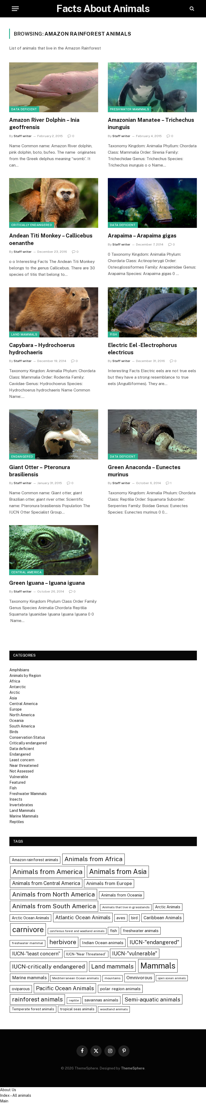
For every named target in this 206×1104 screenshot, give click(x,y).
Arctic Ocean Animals (30, 918)
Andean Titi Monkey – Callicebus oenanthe (51, 239)
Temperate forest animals (33, 1009)
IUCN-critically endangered (48, 966)
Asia (13, 698)
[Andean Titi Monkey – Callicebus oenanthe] (53, 203)
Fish (113, 334)
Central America (26, 572)
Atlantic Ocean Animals (83, 917)
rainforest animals (37, 999)
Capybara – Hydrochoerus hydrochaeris (42, 349)
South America (22, 726)
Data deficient (24, 109)
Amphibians (19, 670)
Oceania (16, 720)
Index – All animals (15, 1095)
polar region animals (120, 988)
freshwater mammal (27, 943)
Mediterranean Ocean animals (75, 978)
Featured (17, 782)
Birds (13, 732)
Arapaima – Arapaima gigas (142, 235)
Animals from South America (54, 906)
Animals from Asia (118, 872)
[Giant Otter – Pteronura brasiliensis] (53, 434)
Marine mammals (29, 977)
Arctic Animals (167, 907)
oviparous (21, 988)
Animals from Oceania (121, 895)
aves (120, 917)
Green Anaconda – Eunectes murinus (144, 471)
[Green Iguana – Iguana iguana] (53, 550)
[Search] (191, 9)
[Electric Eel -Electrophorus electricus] (152, 312)
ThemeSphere (133, 1068)
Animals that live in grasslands (125, 907)
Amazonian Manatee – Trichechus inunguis (151, 123)
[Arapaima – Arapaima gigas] (152, 203)
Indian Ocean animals (102, 942)
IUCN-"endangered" (154, 942)
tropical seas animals (77, 1009)
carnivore (28, 929)
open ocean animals (172, 978)
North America (22, 715)
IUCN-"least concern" (36, 953)
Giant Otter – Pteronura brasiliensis (39, 471)
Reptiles (16, 822)
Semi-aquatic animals (152, 999)
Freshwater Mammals (129, 109)
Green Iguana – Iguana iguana (47, 583)
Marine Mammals (23, 816)
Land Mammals (24, 334)
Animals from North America (53, 894)
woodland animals (114, 1009)
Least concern (21, 760)
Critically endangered (31, 225)
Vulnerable (18, 777)
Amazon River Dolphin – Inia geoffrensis (44, 123)
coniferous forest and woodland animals (77, 931)
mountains (112, 978)
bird (134, 918)
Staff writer (23, 136)
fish (113, 930)
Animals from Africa (93, 858)
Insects (15, 799)
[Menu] (15, 9)
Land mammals (112, 966)
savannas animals (101, 1000)
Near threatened (23, 765)
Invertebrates (21, 805)
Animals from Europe (109, 883)
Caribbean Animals (163, 917)
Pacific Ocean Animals (65, 988)
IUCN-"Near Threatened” (86, 954)
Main (4, 1101)
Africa (14, 681)
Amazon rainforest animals (35, 860)
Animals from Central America (46, 883)
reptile (74, 1000)
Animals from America (47, 872)
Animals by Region (25, 675)
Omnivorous (139, 977)
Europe (15, 709)
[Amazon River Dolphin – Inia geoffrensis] (53, 87)
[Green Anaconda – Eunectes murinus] (152, 434)
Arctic (14, 692)
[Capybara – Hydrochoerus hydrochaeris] (53, 312)
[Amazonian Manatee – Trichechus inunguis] (152, 87)
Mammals (157, 965)
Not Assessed (21, 771)
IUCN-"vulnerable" (134, 953)
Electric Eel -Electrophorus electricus (142, 349)
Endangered (22, 456)
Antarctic (17, 687)
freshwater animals (141, 930)
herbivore (62, 942)
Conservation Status (27, 737)
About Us (8, 1090)
